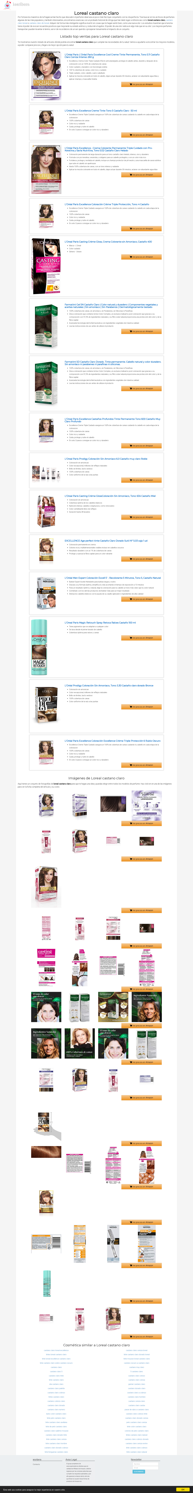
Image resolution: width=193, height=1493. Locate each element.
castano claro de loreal (39, 23)
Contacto (36, 1464)
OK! (183, 1489)
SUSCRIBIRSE (139, 1472)
